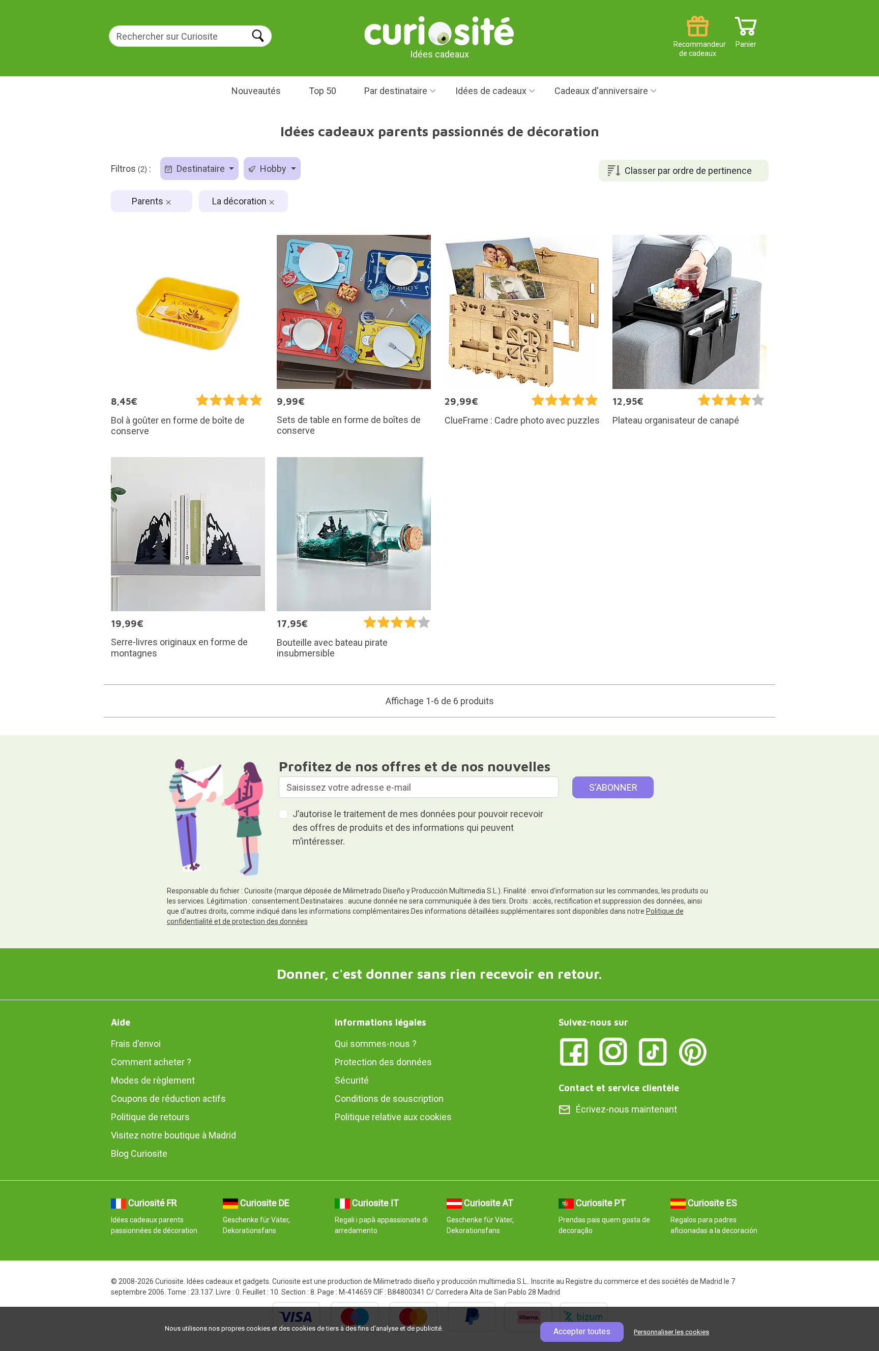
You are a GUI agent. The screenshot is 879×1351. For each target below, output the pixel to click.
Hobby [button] (273, 168)
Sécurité (352, 1080)
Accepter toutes (581, 1331)
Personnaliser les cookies (671, 1332)
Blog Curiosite (139, 1153)
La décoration (240, 201)
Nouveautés (256, 90)
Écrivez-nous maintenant (626, 1109)
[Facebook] (574, 1050)
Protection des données (383, 1062)
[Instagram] (613, 1050)
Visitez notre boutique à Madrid (173, 1135)
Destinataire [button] (200, 168)
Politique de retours (150, 1117)
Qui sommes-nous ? (376, 1043)
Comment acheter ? (151, 1062)
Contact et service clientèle (619, 1088)
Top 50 (322, 90)
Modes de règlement (153, 1080)
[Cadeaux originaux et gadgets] (439, 30)
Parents (148, 201)
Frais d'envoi (136, 1043)
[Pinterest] (693, 1050)
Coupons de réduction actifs (168, 1098)
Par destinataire (395, 90)
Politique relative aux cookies (393, 1117)
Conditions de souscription (389, 1098)
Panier (746, 40)
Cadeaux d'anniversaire (601, 90)
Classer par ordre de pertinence (688, 170)
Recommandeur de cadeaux (697, 40)
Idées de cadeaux (490, 90)
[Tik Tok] (653, 1050)
